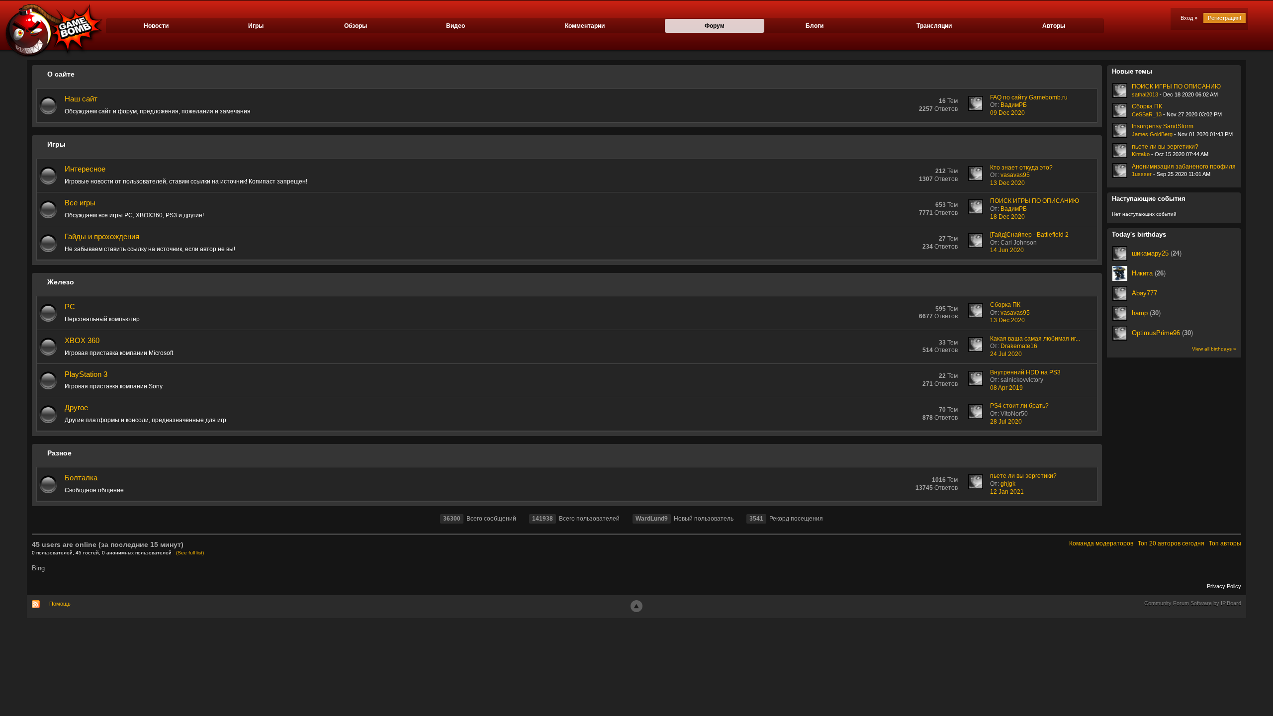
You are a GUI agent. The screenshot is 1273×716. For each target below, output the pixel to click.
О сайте (61, 74)
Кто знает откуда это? (1021, 167)
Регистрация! (1224, 18)
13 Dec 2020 (1007, 182)
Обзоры (355, 25)
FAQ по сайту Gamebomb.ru (1029, 97)
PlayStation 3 (86, 374)
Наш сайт (81, 98)
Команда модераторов (1101, 543)
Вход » (1189, 18)
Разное (59, 453)
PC (70, 306)
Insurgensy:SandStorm (1162, 126)
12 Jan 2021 (1007, 491)
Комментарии (585, 25)
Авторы (1053, 25)
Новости (156, 25)
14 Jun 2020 (1007, 250)
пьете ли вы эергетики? (1023, 475)
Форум (715, 25)
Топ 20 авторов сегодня (1171, 543)
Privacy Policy (1224, 586)
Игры (256, 25)
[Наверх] (636, 606)
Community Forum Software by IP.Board (1192, 603)
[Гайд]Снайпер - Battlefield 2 (1029, 234)
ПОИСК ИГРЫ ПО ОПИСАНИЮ (1034, 200)
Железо (60, 282)
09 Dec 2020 (1007, 112)
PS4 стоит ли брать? (1019, 405)
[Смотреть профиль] (1120, 254)
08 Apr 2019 (1006, 387)
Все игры (80, 202)
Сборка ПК (1005, 304)
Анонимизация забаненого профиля (1184, 166)
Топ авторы (1225, 543)
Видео (455, 25)
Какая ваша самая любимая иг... (1035, 338)
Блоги (814, 25)
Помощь (60, 604)
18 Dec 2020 (1007, 216)
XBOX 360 (82, 340)
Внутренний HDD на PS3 (1025, 372)
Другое (76, 407)
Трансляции (934, 25)
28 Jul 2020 (1006, 421)
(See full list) (190, 552)
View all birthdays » (1214, 349)
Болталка (81, 477)
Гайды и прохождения (102, 236)
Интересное (85, 169)
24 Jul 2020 (1006, 354)
